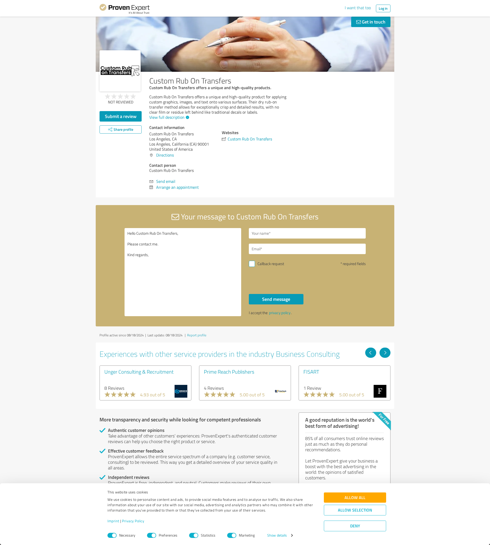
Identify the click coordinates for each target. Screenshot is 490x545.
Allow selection (355, 510)
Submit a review (121, 116)
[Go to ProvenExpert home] (125, 10)
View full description (167, 117)
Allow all (355, 498)
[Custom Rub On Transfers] (120, 71)
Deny (355, 526)
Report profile (196, 335)
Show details (277, 535)
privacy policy (279, 312)
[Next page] (384, 353)
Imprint (113, 521)
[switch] (151, 535)
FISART (311, 371)
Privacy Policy (133, 521)
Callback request (271, 263)
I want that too (358, 7)
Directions (165, 155)
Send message (276, 299)
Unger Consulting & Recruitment (139, 371)
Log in (383, 8)
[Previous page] (370, 353)
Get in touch (373, 21)
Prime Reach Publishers (229, 371)
